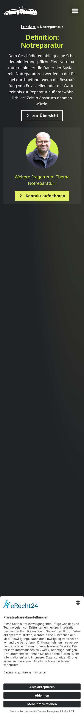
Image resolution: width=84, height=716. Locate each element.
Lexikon (28, 26)
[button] (75, 10)
